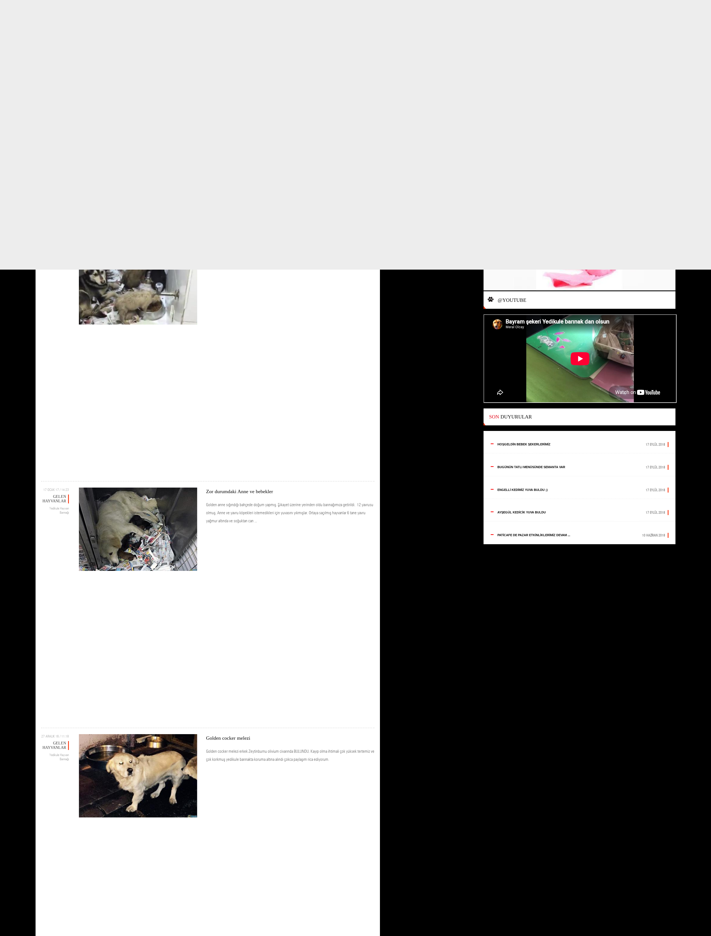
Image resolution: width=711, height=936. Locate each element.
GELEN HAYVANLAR (54, 499)
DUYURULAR (510, 417)
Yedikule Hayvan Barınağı (59, 510)
